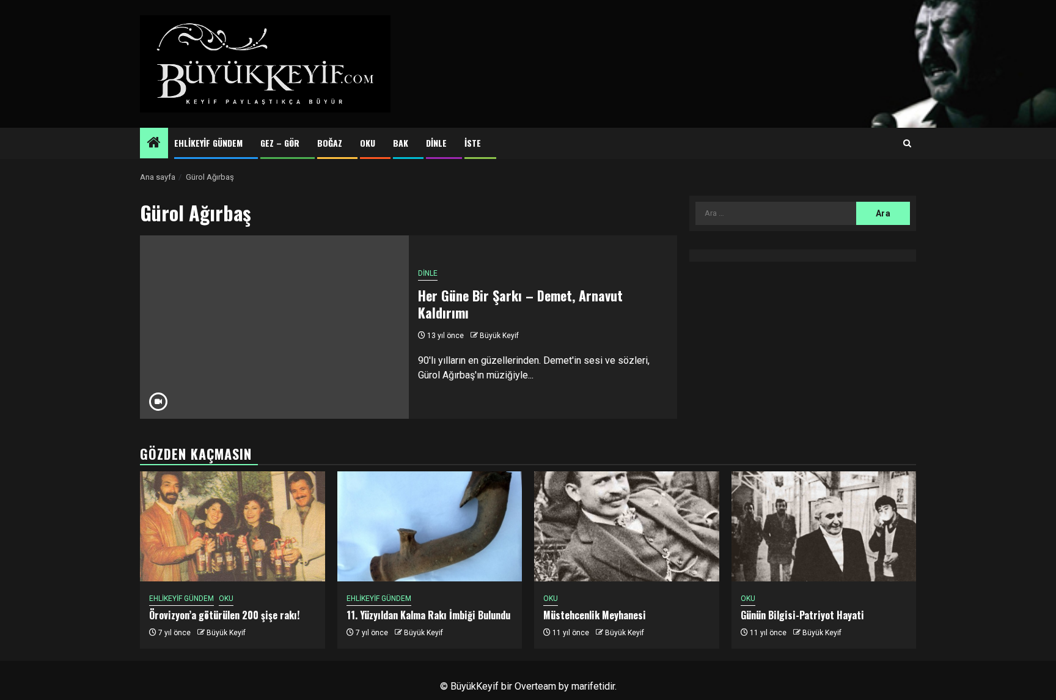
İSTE (472, 142)
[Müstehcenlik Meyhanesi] (626, 526)
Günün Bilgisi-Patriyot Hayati (802, 615)
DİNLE (436, 142)
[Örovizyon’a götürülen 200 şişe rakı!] (232, 526)
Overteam (535, 686)
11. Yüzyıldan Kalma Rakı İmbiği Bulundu (428, 615)
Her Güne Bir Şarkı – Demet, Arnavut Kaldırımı (520, 304)
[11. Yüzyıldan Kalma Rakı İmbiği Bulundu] (429, 526)
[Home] (154, 143)
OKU (367, 142)
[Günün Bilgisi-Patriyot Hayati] (824, 526)
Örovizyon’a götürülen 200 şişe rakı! (224, 615)
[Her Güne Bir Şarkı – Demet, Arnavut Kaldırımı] (274, 327)
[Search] (907, 143)
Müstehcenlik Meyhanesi (594, 615)
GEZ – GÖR (279, 142)
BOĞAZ (329, 142)
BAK (400, 142)
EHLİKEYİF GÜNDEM (208, 142)
